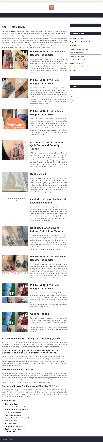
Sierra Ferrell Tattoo (75, 45)
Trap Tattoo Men (10, 423)
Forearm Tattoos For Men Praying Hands (18, 418)
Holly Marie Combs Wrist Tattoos (79, 49)
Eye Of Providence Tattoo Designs (16, 409)
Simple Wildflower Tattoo (13, 415)
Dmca (72, 91)
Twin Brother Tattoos (11, 404)
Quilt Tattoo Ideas (8, 31)
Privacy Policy (75, 97)
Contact (73, 94)
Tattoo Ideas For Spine (76, 38)
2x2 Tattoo (73, 70)
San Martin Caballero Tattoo (78, 60)
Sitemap (73, 103)
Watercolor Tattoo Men (76, 63)
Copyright (73, 100)
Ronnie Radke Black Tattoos (78, 67)
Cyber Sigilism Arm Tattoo (13, 412)
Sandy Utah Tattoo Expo (77, 56)
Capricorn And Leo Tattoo (13, 429)
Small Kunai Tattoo (11, 420)
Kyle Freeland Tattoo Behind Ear (15, 426)
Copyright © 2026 (7, 439)
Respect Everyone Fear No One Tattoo (81, 42)
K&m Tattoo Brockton (76, 52)
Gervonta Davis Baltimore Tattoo (15, 407)
